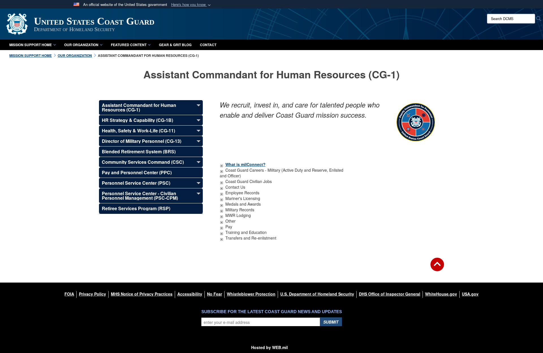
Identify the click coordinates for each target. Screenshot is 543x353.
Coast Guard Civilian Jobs (248, 181)
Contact (208, 44)
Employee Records (242, 192)
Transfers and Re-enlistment (250, 238)
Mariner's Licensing (242, 198)
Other (230, 221)
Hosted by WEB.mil (269, 347)
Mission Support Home (30, 44)
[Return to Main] (437, 268)
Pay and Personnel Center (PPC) (137, 172)
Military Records (239, 209)
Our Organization (81, 44)
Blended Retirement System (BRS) (139, 151)
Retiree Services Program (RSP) (136, 208)
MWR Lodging (238, 215)
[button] (191, 5)
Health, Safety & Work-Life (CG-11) (138, 130)
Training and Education (246, 232)
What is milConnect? (245, 164)
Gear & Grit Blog (175, 44)
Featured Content (128, 44)
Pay (228, 226)
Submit (331, 322)
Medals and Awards (243, 204)
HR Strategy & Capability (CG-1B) (137, 120)
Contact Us (235, 187)
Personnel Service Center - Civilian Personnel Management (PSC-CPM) (140, 195)
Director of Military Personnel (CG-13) (141, 141)
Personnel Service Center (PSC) (136, 183)
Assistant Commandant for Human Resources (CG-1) (139, 107)
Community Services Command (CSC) (143, 162)
